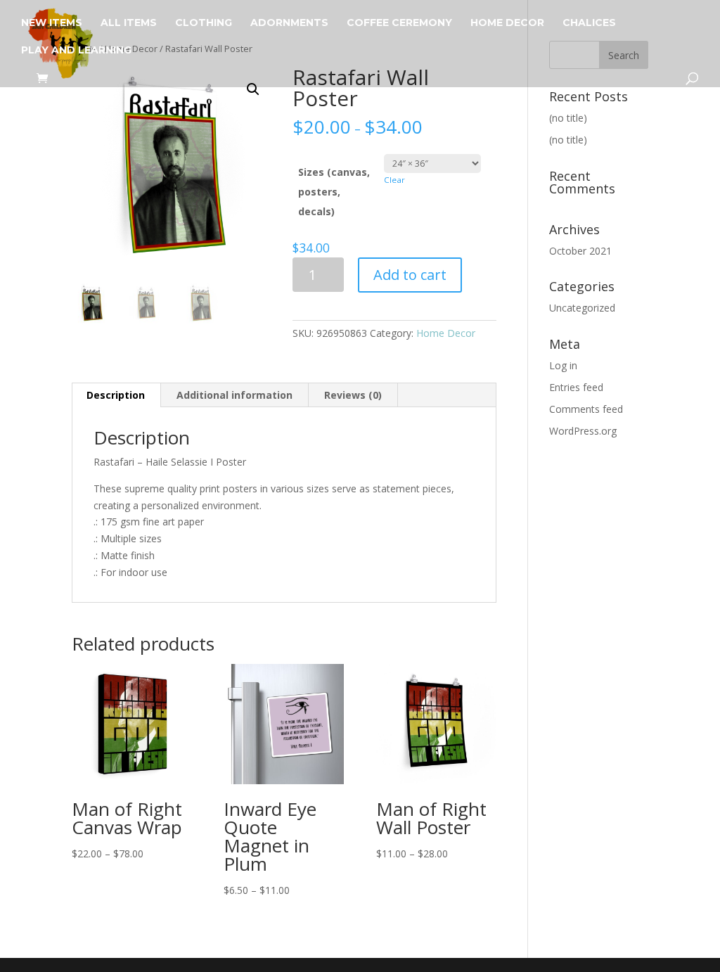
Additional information (234, 395)
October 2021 (580, 250)
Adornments (289, 23)
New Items (51, 23)
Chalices (589, 23)
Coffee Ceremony (399, 23)
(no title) (568, 117)
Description (115, 395)
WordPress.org (583, 430)
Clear (394, 179)
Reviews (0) (353, 395)
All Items (129, 23)
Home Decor (507, 23)
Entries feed (576, 387)
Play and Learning (76, 50)
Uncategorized (582, 307)
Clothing (203, 23)
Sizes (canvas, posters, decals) (334, 191)
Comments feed (586, 409)
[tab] (116, 395)
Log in (563, 365)
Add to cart (409, 274)
